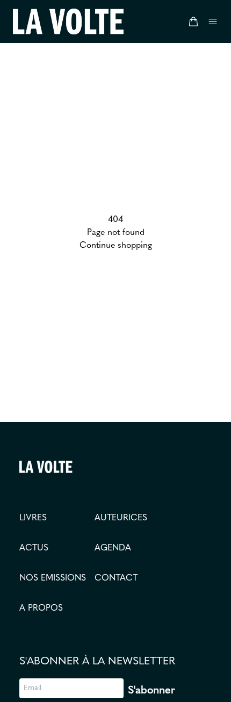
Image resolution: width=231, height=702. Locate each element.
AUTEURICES (121, 518)
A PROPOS (41, 608)
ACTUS (33, 548)
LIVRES (33, 518)
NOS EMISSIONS (52, 578)
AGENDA (113, 548)
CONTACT (116, 578)
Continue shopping (116, 245)
